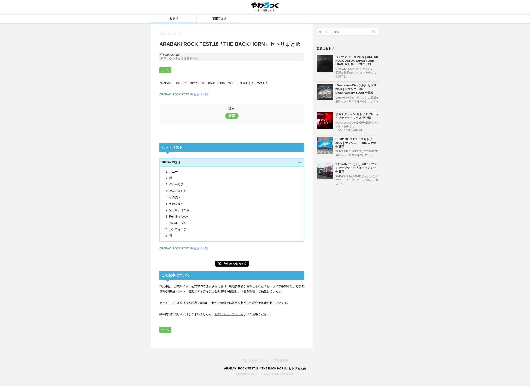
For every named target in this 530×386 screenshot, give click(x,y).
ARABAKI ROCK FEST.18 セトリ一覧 (183, 94)
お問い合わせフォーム (228, 314)
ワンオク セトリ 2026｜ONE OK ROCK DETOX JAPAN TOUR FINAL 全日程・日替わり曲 (356, 60)
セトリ (174, 18)
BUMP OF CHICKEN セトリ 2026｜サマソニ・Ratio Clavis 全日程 (355, 142)
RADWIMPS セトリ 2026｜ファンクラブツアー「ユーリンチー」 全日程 (357, 167)
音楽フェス (219, 18)
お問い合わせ (248, 360)
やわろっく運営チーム (183, 58)
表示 (232, 116)
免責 (265, 360)
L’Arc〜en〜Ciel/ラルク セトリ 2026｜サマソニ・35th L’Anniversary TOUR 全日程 (355, 89)
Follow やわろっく (235, 263)
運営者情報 (280, 360)
